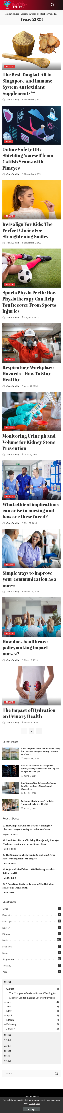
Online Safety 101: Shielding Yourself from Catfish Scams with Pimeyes (27, 158)
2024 (7, 1040)
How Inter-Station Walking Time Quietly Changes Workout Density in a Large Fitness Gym (40, 768)
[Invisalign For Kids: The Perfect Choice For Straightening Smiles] (31, 199)
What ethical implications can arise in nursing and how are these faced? (30, 510)
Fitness (6, 934)
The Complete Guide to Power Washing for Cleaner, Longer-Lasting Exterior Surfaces (40, 751)
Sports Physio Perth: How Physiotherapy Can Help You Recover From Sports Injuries (29, 301)
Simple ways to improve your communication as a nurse (29, 579)
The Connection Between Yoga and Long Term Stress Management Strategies (38, 785)
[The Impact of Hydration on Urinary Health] (31, 685)
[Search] (52, 5)
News (8, 141)
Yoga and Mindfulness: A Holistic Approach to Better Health (37, 803)
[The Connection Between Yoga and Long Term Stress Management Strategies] (10, 788)
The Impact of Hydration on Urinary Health (29, 713)
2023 (7, 1045)
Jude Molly (12, 99)
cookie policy (34, 1103)
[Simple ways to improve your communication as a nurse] (31, 548)
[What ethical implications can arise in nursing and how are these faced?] (31, 480)
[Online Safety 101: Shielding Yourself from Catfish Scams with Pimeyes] (31, 125)
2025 (7, 1035)
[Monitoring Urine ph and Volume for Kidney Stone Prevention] (31, 411)
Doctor (6, 927)
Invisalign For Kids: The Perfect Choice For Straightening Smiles (27, 230)
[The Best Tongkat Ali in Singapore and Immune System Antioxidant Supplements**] (31, 50)
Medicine (7, 946)
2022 (7, 1051)
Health (9, 67)
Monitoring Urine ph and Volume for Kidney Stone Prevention (29, 442)
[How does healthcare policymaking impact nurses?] (31, 617)
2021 (7, 1056)
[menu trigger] (58, 5)
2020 (7, 1061)
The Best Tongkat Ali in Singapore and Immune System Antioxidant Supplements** (27, 83)
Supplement (8, 959)
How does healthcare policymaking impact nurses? (25, 647)
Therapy (6, 965)
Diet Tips (7, 921)
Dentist (6, 915)
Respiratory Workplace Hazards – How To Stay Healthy (28, 373)
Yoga (4, 971)
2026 (7, 982)
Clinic (5, 908)
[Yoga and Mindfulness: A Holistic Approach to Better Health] (10, 805)
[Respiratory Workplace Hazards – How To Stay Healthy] (31, 343)
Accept (31, 1109)
